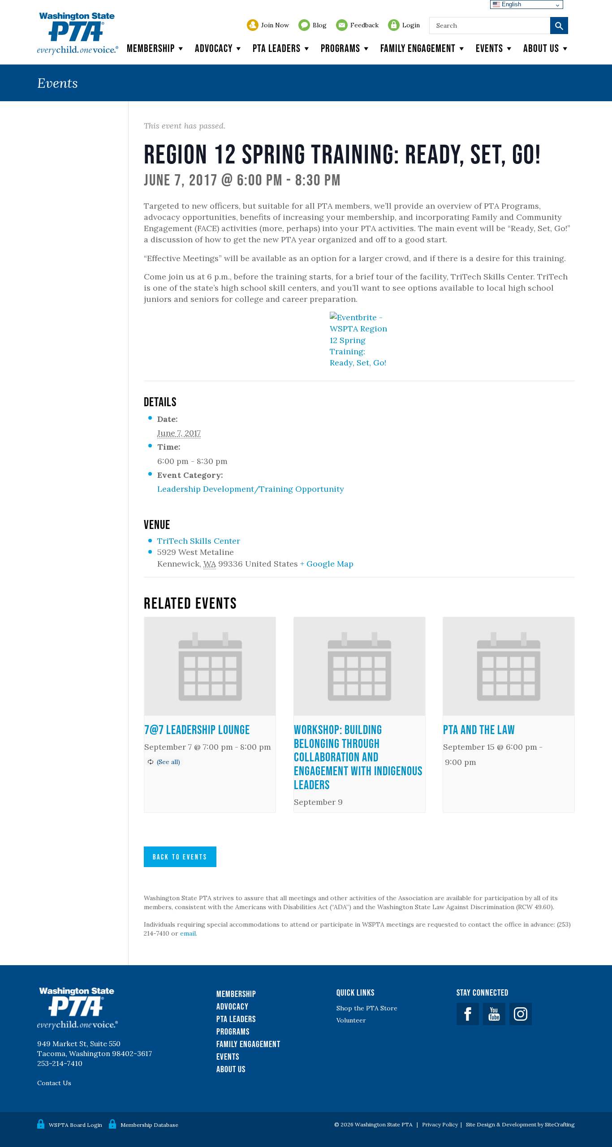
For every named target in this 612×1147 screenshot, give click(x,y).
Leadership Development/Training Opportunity (250, 489)
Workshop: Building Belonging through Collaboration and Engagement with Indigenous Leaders (358, 757)
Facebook (468, 1014)
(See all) (168, 762)
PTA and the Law (479, 729)
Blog (320, 25)
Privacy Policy (440, 1124)
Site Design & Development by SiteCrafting (520, 1124)
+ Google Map (326, 563)
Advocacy (214, 48)
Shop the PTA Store (366, 1008)
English (510, 4)
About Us (231, 1069)
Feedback (364, 25)
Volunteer (351, 1020)
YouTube (494, 1014)
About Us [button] (541, 48)
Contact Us (54, 1083)
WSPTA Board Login (75, 1124)
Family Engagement (418, 48)
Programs (340, 48)
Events (489, 48)
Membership (151, 48)
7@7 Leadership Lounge (197, 729)
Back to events (180, 857)
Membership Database (149, 1124)
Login (411, 25)
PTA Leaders (277, 48)
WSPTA (77, 34)
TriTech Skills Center (198, 541)
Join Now (275, 25)
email (188, 933)
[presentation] (210, 666)
